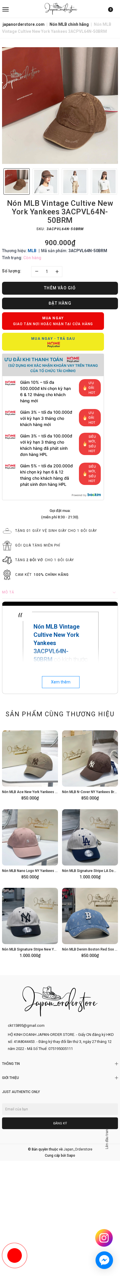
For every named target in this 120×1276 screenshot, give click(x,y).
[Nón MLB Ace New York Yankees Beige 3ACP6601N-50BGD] (30, 764)
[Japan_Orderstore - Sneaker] (61, 8)
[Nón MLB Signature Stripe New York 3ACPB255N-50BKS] (30, 922)
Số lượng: (12, 271)
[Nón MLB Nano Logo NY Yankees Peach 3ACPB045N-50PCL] (30, 843)
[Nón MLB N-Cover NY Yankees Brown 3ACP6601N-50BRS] (90, 764)
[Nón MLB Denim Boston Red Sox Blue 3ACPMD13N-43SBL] (90, 922)
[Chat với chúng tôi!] (104, 1260)
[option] (60, 105)
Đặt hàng (60, 303)
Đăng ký (60, 1123)
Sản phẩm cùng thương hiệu (60, 714)
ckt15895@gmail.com (26, 1025)
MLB (32, 250)
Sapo (71, 1155)
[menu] (21, 9)
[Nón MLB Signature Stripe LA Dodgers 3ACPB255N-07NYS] (90, 843)
